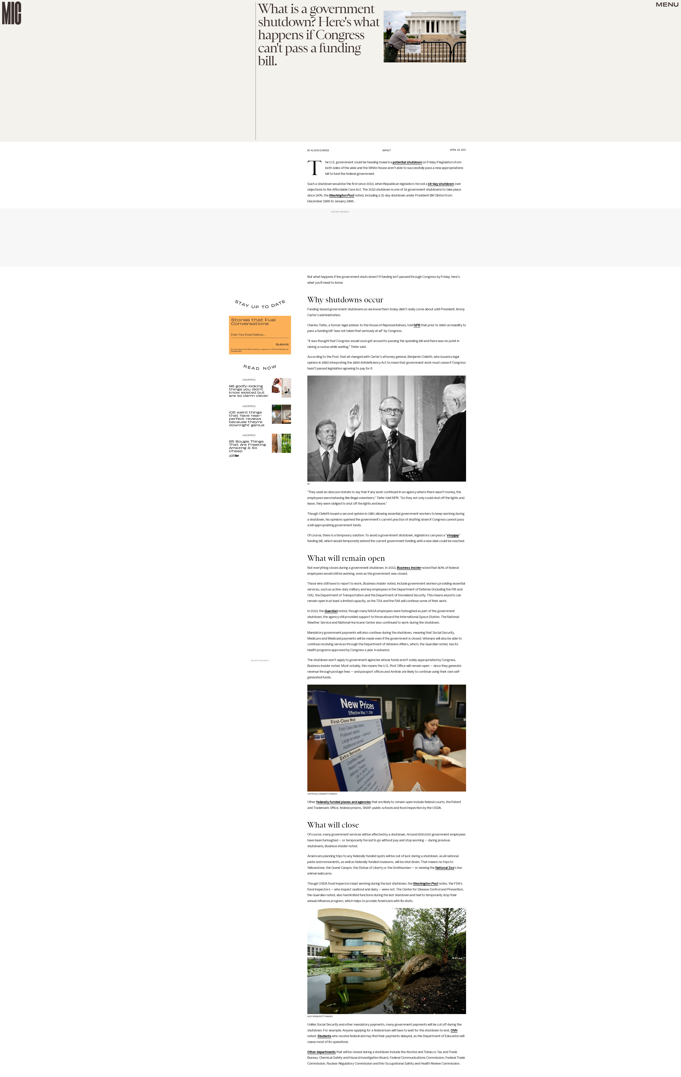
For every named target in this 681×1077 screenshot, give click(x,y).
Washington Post (341, 195)
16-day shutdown (441, 184)
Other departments (321, 1052)
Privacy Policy (236, 351)
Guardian (331, 611)
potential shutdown (407, 162)
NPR (417, 325)
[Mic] (11, 13)
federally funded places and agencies (343, 802)
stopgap (453, 535)
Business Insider (409, 568)
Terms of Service (278, 349)
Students (324, 1036)
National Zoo (444, 868)
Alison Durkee (320, 150)
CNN (454, 1030)
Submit (282, 344)
